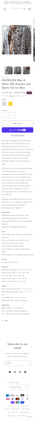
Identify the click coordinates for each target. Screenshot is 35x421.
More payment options (17, 135)
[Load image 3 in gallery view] (26, 70)
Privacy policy (26, 409)
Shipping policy (24, 412)
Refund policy (15, 409)
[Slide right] (33, 71)
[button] (4, 9)
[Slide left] (2, 71)
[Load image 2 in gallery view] (17, 70)
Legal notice (11, 416)
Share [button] (6, 320)
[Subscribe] (28, 363)
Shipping (11, 96)
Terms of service (13, 412)
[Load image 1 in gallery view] (9, 70)
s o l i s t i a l (16, 406)
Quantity (4, 111)
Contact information (23, 416)
